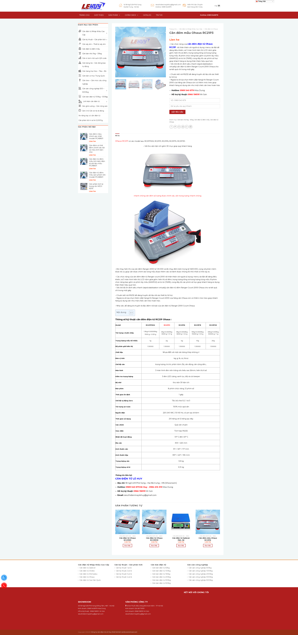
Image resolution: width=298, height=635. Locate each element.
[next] (162, 52)
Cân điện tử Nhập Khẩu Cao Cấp (190, 29)
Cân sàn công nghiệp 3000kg (201, 577)
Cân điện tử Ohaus (211, 29)
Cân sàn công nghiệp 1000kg (201, 571)
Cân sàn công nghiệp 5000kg (201, 580)
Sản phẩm (113, 15)
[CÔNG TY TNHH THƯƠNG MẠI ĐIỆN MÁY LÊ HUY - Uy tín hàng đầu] (96, 6)
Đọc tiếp (127, 545)
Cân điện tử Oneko (87, 571)
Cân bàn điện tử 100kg (161, 571)
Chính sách (130, 15)
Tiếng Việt (262, 1)
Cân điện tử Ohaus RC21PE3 (127, 539)
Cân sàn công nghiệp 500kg (200, 568)
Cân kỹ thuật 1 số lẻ (124, 568)
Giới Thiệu (99, 15)
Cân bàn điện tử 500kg (161, 583)
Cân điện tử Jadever (88, 568)
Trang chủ (173, 29)
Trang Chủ (84, 15)
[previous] (119, 52)
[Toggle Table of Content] (130, 313)
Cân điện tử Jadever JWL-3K (181, 539)
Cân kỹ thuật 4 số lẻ (124, 577)
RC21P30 (181, 141)
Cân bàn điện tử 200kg (161, 577)
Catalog (147, 15)
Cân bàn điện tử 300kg (161, 580)
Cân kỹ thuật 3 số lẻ (124, 574)
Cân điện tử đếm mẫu (202, 120)
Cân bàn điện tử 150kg (161, 574)
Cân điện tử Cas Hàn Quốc (90, 580)
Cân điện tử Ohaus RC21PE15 (154, 539)
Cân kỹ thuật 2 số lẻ (124, 571)
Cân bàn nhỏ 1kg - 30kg (185, 120)
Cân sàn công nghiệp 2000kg (201, 574)
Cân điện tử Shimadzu (88, 574)
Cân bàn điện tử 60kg (161, 568)
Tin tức (159, 15)
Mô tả (117, 135)
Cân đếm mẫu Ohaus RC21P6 (208, 539)
